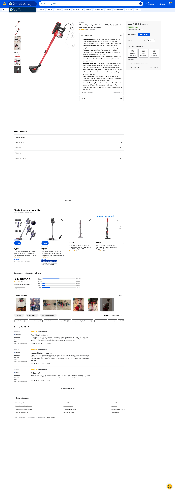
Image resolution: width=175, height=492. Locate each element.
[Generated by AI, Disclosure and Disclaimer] (121, 92)
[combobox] (91, 3)
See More (68, 200)
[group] (87, 29)
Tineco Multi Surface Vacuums (23, 406)
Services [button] (18, 9)
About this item (20, 131)
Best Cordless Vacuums (21, 412)
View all (120, 295)
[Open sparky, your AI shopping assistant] (169, 486)
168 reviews (30, 281)
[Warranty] (121, 147)
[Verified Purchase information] (47, 331)
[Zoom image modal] (72, 32)
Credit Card (129, 9)
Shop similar (144, 34)
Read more (33, 360)
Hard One (114, 406)
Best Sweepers (115, 412)
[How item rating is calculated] (31, 284)
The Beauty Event (78, 9)
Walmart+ (137, 9)
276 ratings (92, 29)
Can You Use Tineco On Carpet (23, 409)
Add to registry (154, 67)
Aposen (81, 22)
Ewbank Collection (69, 403)
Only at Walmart (118, 9)
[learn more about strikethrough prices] (147, 24)
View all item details (87, 92)
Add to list (137, 67)
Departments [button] (7, 9)
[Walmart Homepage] (4, 3)
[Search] (140, 3)
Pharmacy (58, 9)
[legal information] (142, 29)
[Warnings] (121, 153)
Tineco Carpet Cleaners (21, 403)
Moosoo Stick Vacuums (70, 409)
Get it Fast (49, 9)
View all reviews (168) (69, 388)
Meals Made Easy (98, 9)
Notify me (151, 41)
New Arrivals (67, 9)
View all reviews (20, 289)
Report (49, 343)
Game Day (88, 9)
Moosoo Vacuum (68, 406)
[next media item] (72, 45)
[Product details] (121, 137)
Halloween (41, 9)
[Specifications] (121, 142)
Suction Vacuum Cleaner (118, 409)
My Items (108, 9)
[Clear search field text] (136, 3)
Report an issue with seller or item (139, 63)
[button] (150, 3)
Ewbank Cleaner (115, 403)
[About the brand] (121, 158)
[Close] (34, 10)
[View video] (72, 36)
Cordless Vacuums (69, 412)
